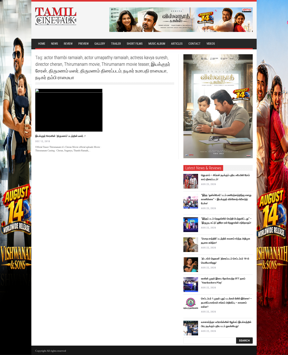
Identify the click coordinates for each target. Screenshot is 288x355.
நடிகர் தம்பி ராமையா (54, 77)
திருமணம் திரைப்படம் (100, 71)
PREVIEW (83, 43)
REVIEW (68, 43)
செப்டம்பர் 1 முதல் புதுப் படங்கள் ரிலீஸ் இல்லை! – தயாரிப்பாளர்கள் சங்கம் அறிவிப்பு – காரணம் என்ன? (226, 302)
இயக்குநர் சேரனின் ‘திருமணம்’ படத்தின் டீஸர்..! (60, 136)
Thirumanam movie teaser (125, 64)
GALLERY (99, 43)
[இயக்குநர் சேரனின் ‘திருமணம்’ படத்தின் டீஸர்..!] (68, 110)
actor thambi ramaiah (63, 57)
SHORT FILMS (135, 43)
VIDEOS (210, 43)
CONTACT (194, 43)
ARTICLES (177, 43)
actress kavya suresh (149, 57)
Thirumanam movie (82, 64)
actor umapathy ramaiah (106, 57)
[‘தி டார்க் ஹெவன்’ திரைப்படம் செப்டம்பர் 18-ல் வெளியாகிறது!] (190, 264)
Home (41, 43)
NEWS (54, 43)
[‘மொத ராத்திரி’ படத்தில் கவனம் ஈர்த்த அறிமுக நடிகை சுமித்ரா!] (190, 244)
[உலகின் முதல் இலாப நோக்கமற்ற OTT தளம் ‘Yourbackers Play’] (190, 284)
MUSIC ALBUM (157, 43)
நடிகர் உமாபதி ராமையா (145, 71)
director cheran (48, 64)
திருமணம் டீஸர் (64, 71)
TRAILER (116, 43)
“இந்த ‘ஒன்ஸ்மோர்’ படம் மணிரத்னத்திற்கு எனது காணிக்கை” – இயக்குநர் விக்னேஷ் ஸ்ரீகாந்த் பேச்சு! (226, 199)
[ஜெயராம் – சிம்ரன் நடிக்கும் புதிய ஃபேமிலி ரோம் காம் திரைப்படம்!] (190, 181)
